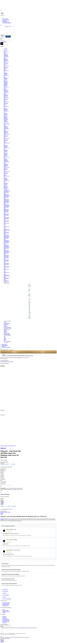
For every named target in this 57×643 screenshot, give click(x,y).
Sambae (5, 332)
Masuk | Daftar (5, 18)
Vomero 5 (5, 326)
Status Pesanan (5, 591)
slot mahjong (5, 618)
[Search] (1, 43)
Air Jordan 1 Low (7, 323)
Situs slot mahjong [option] (2, 476)
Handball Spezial (7, 329)
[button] (2, 412)
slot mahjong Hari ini (6, 602)
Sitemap (4, 612)
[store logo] (9, 35)
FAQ (3, 609)
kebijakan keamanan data (25, 627)
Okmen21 (2, 518)
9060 (5, 340)
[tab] (28, 46)
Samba (5, 330)
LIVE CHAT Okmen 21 (7, 22)
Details (1, 514)
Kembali (4, 596)
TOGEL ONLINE (6, 621)
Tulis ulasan (14, 506)
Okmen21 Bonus (6, 610)
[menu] (28, 195)
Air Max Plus (6, 324)
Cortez (5, 322)
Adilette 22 (6, 331)
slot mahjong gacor (6, 21)
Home (4, 354)
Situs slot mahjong (6, 19)
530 (4, 336)
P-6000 (5, 325)
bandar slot (5, 20)
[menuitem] (5, 48)
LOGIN (42, 351)
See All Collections (7, 327)
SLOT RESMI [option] (3, 482)
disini (15, 489)
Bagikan (1, 513)
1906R (5, 339)
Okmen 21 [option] (2, 474)
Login (2, 36)
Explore (1, 46)
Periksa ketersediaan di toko (5, 512)
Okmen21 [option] (2, 472)
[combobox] (5, 40)
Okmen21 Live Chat (6, 611)
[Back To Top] (0, 642)
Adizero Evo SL (7, 333)
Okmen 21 (4, 617)
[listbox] (11, 478)
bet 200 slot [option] (2, 477)
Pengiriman (5, 593)
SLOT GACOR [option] (3, 481)
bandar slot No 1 (6, 605)
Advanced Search (3, 41)
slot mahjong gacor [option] (2, 480)
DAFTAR (14, 351)
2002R (5, 338)
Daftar (8, 36)
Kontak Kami (5, 589)
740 (4, 337)
